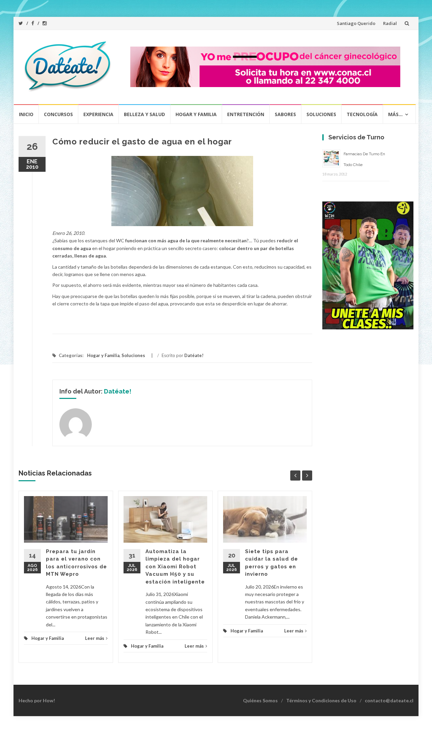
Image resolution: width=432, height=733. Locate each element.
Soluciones (321, 114)
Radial (390, 23)
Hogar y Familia (196, 114)
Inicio (26, 114)
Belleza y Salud (144, 114)
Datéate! (194, 355)
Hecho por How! (37, 700)
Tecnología (362, 114)
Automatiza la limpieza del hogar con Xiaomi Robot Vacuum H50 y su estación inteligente (175, 566)
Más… (395, 114)
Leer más (94, 638)
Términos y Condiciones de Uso (321, 700)
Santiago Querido (356, 23)
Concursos (58, 114)
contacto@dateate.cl (389, 700)
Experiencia (98, 114)
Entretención (245, 114)
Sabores (285, 114)
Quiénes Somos (260, 700)
